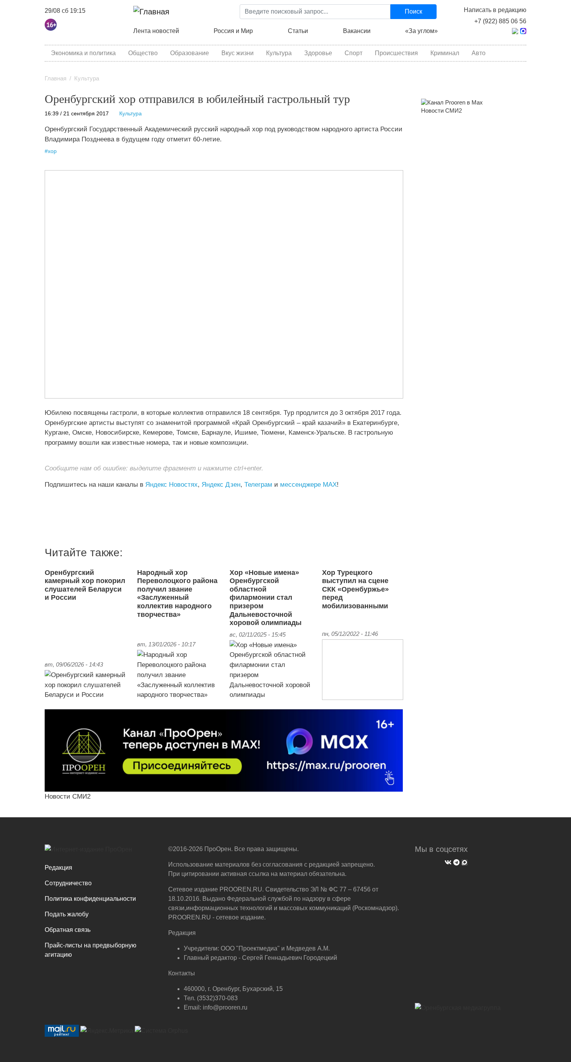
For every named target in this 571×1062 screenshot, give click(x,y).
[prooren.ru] (101, 852)
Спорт (353, 53)
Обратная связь (68, 929)
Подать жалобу (67, 914)
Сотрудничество (68, 883)
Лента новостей (156, 31)
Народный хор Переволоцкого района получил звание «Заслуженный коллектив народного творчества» (177, 593)
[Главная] (151, 11)
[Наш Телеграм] (455, 861)
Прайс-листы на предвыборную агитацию (90, 950)
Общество (143, 53)
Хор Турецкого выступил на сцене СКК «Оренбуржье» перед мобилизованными (355, 589)
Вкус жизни (237, 53)
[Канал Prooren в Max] (452, 102)
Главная (55, 78)
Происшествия (396, 53)
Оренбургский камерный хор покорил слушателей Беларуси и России (85, 585)
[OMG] (458, 1010)
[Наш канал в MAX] (65, 500)
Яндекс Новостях (171, 484)
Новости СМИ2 (68, 796)
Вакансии (357, 31)
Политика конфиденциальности (90, 898)
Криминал (444, 53)
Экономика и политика (83, 53)
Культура (279, 53)
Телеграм (258, 484)
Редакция (58, 867)
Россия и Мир (233, 31)
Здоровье (318, 53)
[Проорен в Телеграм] (515, 30)
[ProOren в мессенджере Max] (224, 750)
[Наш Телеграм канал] (59, 500)
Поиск (413, 11)
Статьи (298, 31)
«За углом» (421, 31)
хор (52, 151)
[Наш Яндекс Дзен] (47, 500)
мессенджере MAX (308, 484)
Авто (479, 53)
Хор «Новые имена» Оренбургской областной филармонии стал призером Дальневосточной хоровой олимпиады (265, 598)
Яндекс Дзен (221, 484)
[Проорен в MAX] (523, 30)
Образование (189, 53)
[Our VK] (447, 861)
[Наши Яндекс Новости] (53, 500)
